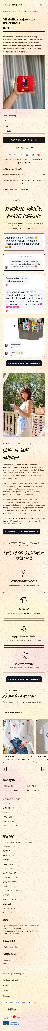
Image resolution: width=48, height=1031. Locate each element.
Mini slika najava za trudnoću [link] (31, 12)
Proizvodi (6, 12)
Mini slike (15, 12)
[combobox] (24, 120)
